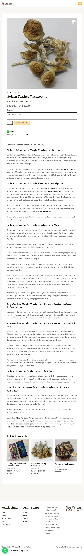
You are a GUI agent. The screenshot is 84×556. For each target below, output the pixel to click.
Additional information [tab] (24, 145)
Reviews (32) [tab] (39, 145)
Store (25, 516)
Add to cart (22, 123)
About (4, 516)
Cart (3, 522)
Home (4, 513)
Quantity (10, 110)
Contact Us (6, 525)
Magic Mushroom (13, 93)
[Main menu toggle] (80, 3)
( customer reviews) (24, 101)
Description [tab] (11, 145)
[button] (74, 22)
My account (6, 519)
